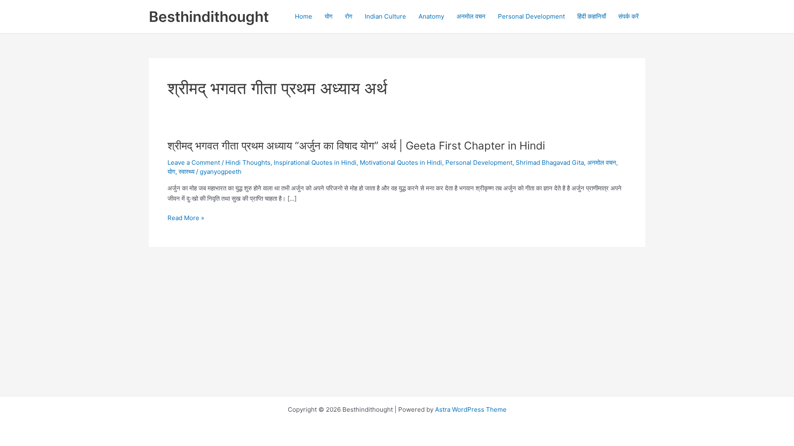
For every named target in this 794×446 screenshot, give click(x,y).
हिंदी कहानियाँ (591, 16)
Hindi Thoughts (247, 162)
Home (303, 16)
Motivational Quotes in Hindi (401, 162)
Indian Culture (385, 16)
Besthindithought (209, 16)
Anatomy (431, 16)
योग (328, 16)
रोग (348, 16)
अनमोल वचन (471, 16)
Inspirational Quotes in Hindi (315, 162)
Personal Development (531, 16)
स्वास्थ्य (186, 172)
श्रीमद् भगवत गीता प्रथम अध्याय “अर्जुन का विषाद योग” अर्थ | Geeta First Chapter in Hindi (356, 145)
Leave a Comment (193, 162)
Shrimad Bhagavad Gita (550, 162)
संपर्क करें (628, 16)
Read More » (185, 218)
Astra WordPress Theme (471, 409)
